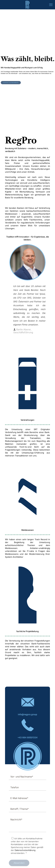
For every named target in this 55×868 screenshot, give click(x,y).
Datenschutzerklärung (25, 850)
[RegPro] (27, 4)
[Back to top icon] (49, 861)
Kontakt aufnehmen (10, 82)
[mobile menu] (50, 4)
